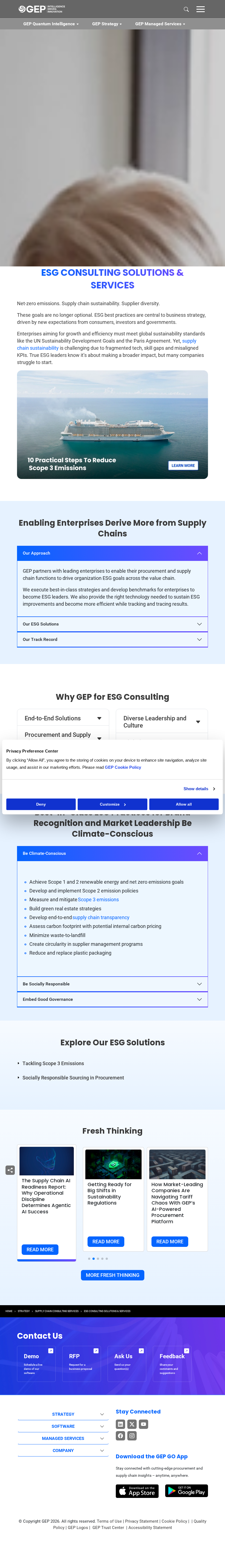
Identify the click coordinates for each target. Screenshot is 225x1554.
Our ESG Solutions (41, 624)
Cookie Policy (174, 1521)
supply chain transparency (101, 917)
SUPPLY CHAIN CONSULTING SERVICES (56, 1311)
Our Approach (36, 553)
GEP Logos (78, 1527)
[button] (200, 9)
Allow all (184, 804)
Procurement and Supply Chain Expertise (58, 738)
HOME (8, 1311)
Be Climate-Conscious (44, 853)
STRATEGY (24, 1311)
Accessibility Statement (150, 1527)
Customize (110, 804)
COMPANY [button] (63, 1450)
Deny (41, 804)
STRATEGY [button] (63, 1414)
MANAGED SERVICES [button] (63, 1438)
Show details (196, 788)
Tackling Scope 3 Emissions (53, 1063)
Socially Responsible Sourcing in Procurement (73, 1078)
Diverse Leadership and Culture (154, 722)
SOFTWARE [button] (63, 1426)
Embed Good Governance (48, 999)
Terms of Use (109, 1521)
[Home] (41, 8)
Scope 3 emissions (98, 899)
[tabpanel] (112, 581)
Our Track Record (40, 639)
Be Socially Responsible (46, 984)
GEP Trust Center (108, 1527)
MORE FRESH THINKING (112, 1275)
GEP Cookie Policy (123, 767)
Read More (40, 1249)
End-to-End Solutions (53, 718)
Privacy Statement (141, 1521)
